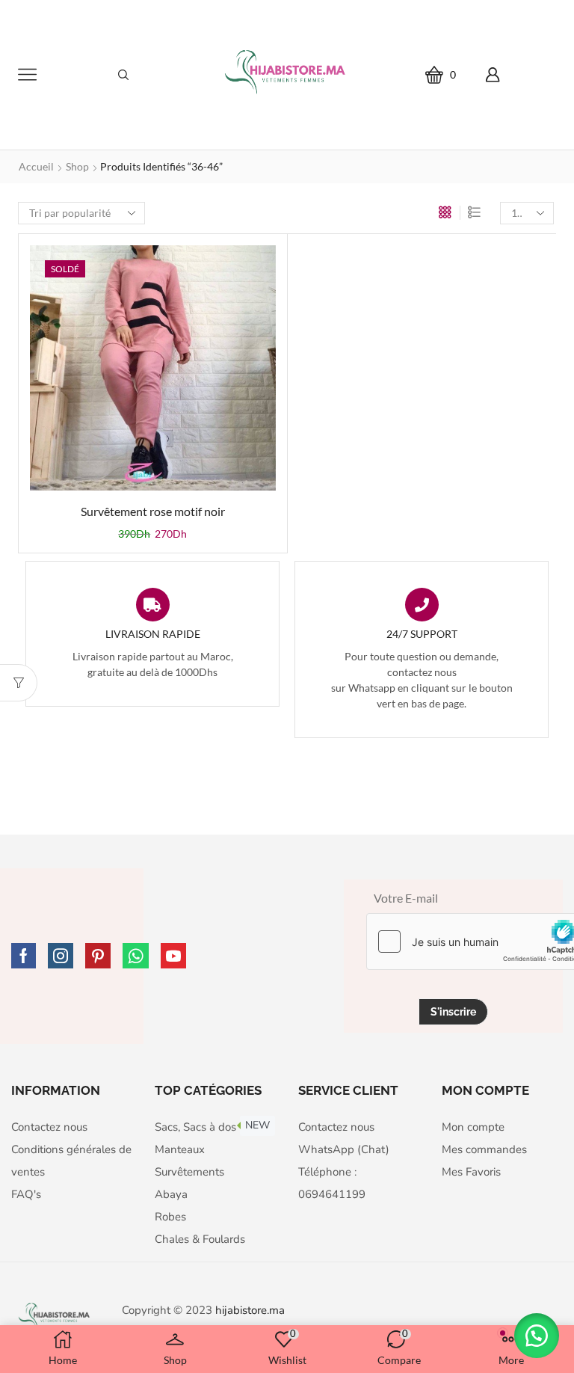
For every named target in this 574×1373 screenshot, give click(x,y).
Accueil (36, 166)
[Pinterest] (98, 955)
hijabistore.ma (250, 1310)
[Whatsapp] (136, 955)
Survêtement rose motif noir (153, 511)
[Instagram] (60, 955)
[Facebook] (23, 955)
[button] (536, 1335)
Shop (77, 166)
